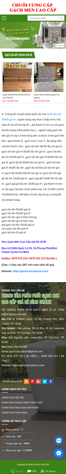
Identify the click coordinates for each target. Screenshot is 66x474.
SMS (34, 471)
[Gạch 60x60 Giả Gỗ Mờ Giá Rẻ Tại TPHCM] (17, 77)
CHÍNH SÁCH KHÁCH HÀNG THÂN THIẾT (22, 402)
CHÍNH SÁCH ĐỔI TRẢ (13, 397)
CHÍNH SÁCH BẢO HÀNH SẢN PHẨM (20, 407)
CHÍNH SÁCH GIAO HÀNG (14, 412)
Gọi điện (19, 471)
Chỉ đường (50, 471)
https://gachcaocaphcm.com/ (30, 271)
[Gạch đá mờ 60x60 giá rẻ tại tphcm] (49, 77)
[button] (4, 18)
